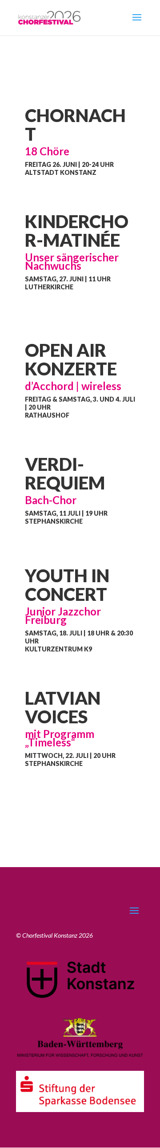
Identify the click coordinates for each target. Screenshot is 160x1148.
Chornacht (75, 125)
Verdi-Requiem (65, 473)
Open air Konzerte (71, 359)
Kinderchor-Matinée (76, 231)
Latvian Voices (62, 707)
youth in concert (67, 585)
